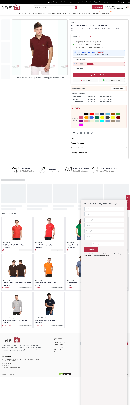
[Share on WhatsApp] (77, 133)
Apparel (8, 17)
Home (2, 17)
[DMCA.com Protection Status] (65, 374)
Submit (91, 250)
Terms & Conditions (105, 255)
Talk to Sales (86, 80)
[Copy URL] (99, 133)
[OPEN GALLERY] (40, 47)
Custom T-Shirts (17, 17)
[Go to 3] (5, 75)
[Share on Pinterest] (92, 133)
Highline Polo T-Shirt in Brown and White (16, 282)
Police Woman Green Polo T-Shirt (78, 245)
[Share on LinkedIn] (88, 133)
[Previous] (17, 49)
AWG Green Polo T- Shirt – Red (13, 245)
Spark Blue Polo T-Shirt (75, 282)
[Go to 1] (5, 29)
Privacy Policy (87, 255)
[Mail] (95, 133)
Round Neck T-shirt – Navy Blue (45, 320)
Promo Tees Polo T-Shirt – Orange (46, 282)
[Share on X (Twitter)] (81, 133)
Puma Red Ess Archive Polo (44, 245)
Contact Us (127, 200)
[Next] (62, 49)
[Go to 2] (5, 52)
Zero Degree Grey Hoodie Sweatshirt (15, 320)
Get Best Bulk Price (100, 75)
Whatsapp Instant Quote (113, 80)
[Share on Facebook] (84, 133)
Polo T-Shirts (26, 17)
